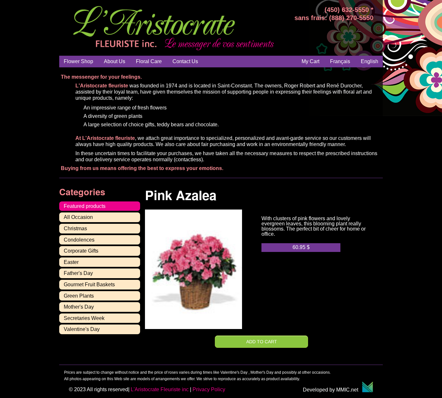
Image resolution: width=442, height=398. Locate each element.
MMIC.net (349, 389)
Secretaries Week (84, 318)
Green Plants (79, 296)
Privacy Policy (209, 389)
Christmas (75, 228)
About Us (114, 61)
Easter (71, 262)
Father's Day (78, 273)
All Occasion (78, 217)
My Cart (310, 61)
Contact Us (185, 61)
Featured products (84, 206)
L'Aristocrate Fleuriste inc (160, 389)
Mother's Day (79, 307)
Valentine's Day (82, 329)
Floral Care (149, 61)
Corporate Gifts (81, 251)
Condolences (79, 240)
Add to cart (261, 341)
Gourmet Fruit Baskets (89, 284)
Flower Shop (78, 61)
